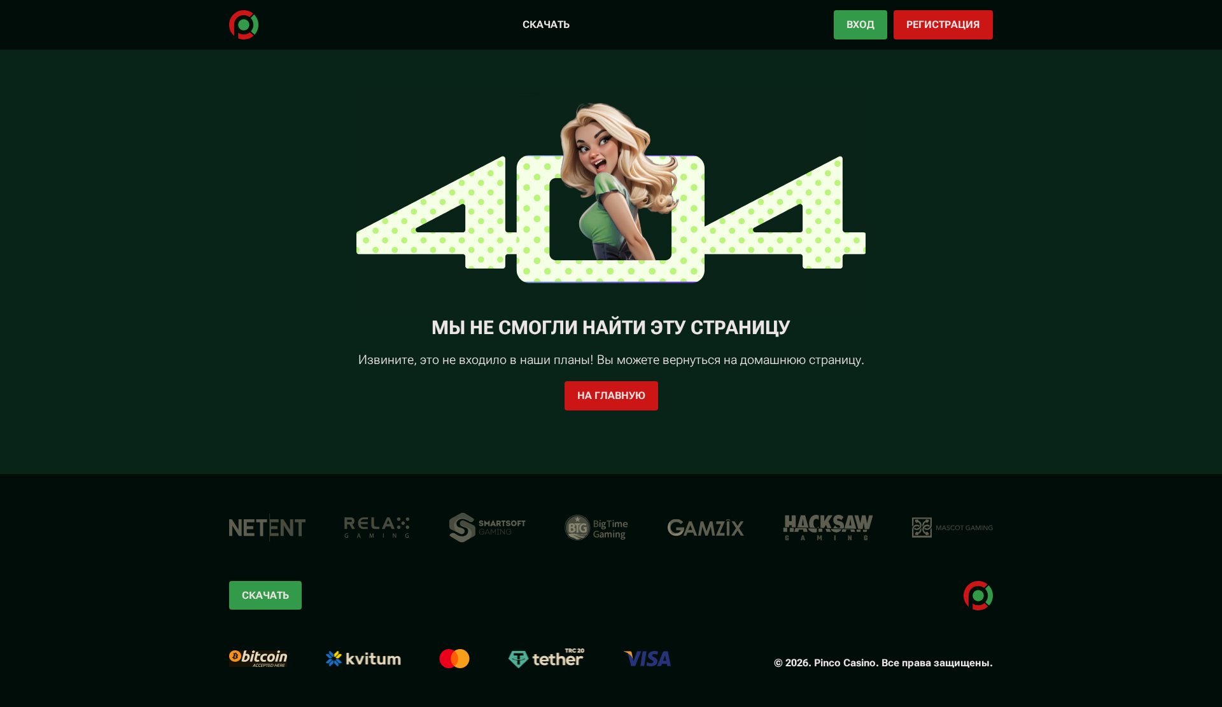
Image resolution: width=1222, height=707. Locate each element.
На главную (611, 395)
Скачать (546, 24)
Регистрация (943, 24)
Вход (860, 24)
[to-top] (1030, 668)
